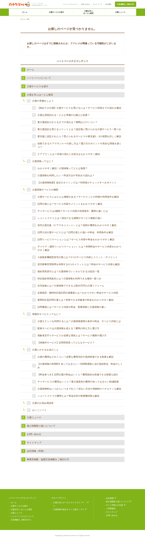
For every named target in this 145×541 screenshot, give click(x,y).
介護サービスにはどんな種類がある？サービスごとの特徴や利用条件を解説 (78, 196)
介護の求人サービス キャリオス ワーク (69, 504)
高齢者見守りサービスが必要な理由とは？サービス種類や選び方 (72, 335)
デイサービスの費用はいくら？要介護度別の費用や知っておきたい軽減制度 (78, 381)
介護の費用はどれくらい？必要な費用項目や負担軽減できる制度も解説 (75, 356)
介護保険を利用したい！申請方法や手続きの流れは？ (65, 175)
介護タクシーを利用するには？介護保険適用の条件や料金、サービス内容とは (79, 321)
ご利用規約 (110, 508)
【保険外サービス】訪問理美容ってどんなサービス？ (66, 342)
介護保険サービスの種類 (45, 189)
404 (28, 19)
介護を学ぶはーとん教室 (88, 12)
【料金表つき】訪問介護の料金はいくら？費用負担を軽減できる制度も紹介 (77, 374)
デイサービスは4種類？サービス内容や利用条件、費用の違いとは (72, 211)
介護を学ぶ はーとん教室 (21, 509)
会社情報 (108, 4)
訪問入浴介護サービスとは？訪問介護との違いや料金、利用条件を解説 (75, 232)
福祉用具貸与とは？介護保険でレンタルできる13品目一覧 (68, 271)
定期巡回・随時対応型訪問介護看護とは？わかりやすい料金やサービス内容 (77, 292)
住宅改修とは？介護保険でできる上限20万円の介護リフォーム (70, 285)
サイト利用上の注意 (114, 505)
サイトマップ (97, 4)
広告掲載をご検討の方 (125, 4)
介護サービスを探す (56, 12)
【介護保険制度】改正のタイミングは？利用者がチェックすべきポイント (77, 182)
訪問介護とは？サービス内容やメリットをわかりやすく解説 (69, 204)
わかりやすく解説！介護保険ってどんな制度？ (62, 168)
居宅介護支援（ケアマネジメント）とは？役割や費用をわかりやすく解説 (76, 225)
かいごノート (39, 410)
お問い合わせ (85, 4)
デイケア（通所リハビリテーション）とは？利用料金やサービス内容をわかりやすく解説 (79, 248)
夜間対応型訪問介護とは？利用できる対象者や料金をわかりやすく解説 (75, 300)
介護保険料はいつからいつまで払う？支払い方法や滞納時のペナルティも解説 (79, 388)
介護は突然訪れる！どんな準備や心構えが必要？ (63, 115)
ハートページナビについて (22, 516)
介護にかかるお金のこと (45, 349)
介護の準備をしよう (43, 100)
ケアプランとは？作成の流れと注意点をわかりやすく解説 (68, 154)
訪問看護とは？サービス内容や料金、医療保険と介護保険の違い (71, 307)
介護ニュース (120, 12)
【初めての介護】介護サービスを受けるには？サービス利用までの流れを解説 (79, 108)
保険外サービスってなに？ (46, 314)
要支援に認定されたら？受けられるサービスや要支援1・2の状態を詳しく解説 (79, 136)
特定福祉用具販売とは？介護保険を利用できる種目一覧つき (69, 278)
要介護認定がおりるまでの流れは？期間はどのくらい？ (67, 122)
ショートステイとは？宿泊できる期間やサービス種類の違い (69, 218)
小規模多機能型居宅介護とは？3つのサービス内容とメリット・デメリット (77, 257)
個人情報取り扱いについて (117, 502)
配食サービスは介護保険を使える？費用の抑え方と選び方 (68, 328)
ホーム (24, 12)
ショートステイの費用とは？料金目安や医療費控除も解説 (68, 396)
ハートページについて (70, 4)
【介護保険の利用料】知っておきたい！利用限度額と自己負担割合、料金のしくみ (80, 366)
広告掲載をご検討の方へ (21, 520)
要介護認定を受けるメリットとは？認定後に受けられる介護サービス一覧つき (79, 129)
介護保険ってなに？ (43, 161)
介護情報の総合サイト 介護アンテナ (68, 509)
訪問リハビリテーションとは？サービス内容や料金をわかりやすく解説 (75, 239)
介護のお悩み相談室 (42, 403)
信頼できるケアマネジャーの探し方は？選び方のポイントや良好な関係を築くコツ (79, 145)
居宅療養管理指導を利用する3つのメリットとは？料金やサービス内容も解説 (78, 264)
